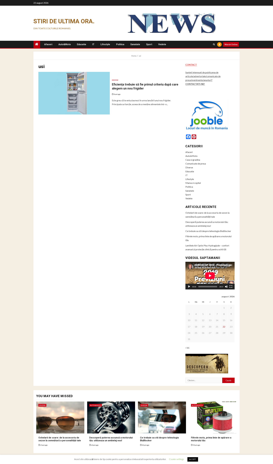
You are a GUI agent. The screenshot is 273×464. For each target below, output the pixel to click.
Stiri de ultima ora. (64, 21)
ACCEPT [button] (192, 459)
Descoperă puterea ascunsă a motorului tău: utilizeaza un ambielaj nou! (111, 439)
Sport (149, 44)
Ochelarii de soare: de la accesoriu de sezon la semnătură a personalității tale (59, 439)
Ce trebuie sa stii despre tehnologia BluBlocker (208, 231)
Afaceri (48, 44)
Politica (120, 44)
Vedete (162, 44)
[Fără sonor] (226, 286)
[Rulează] (189, 286)
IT (93, 44)
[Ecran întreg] (230, 286)
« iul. (187, 347)
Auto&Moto (64, 44)
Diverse (115, 80)
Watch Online (231, 44)
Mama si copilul (193, 183)
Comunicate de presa (195, 163)
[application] (210, 275)
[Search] (214, 44)
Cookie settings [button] (176, 459)
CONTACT (191, 64)
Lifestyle (105, 44)
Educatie (81, 44)
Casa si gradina (192, 159)
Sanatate (135, 44)
